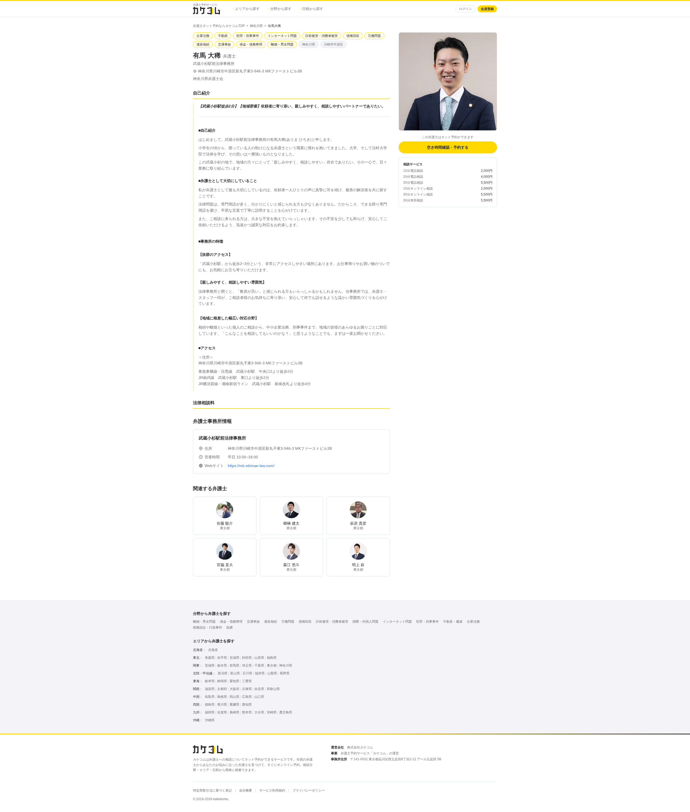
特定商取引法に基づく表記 (212, 790)
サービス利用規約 (272, 790)
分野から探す (279, 9)
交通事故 (253, 621)
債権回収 (305, 621)
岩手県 (222, 658)
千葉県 (259, 665)
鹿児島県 (285, 712)
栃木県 (222, 665)
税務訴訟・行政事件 (207, 627)
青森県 (210, 658)
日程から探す (311, 9)
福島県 (272, 658)
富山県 (235, 673)
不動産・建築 (453, 621)
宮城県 (234, 658)
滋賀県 (210, 689)
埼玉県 (247, 665)
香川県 (222, 704)
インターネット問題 (397, 621)
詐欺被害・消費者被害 (332, 621)
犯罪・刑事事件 (427, 621)
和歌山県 (273, 689)
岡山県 (234, 697)
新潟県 (222, 673)
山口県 (259, 697)
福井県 (260, 673)
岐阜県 (210, 681)
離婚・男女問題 (204, 621)
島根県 (222, 697)
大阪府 (234, 689)
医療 (229, 627)
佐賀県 (222, 712)
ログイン (465, 9)
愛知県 (234, 681)
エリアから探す (246, 9)
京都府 (222, 689)
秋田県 (247, 658)
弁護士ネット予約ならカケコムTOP (219, 26)
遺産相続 (270, 621)
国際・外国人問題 (365, 621)
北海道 (213, 650)
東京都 (272, 665)
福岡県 (210, 712)
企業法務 (473, 621)
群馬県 (234, 665)
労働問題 (287, 621)
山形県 (259, 658)
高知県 (247, 704)
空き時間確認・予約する (447, 147)
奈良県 (259, 689)
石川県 (247, 673)
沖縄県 (210, 720)
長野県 (284, 673)
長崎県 (234, 712)
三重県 (247, 681)
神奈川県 (256, 26)
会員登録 (487, 9)
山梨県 (272, 673)
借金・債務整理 (231, 621)
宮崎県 (272, 712)
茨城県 (210, 665)
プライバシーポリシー (308, 790)
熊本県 (247, 712)
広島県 (247, 697)
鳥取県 (210, 697)
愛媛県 (234, 704)
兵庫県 (247, 689)
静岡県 (222, 681)
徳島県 (210, 704)
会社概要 (245, 790)
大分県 (259, 712)
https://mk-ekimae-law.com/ (251, 465)
